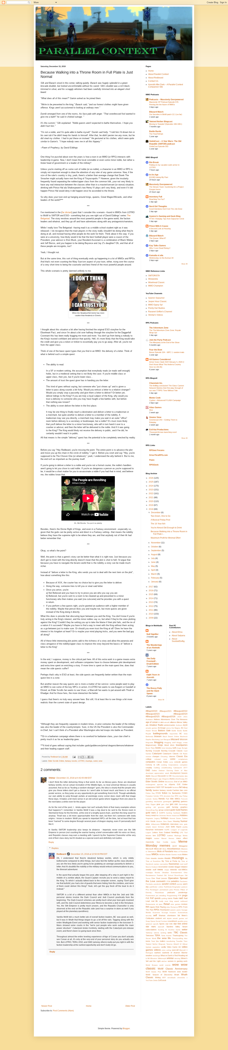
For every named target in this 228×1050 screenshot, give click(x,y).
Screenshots (182, 912)
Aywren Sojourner (156, 298)
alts (147, 725)
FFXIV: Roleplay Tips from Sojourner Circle (166, 219)
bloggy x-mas (182, 742)
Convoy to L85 (153, 765)
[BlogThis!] (82, 757)
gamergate (167, 801)
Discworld (162, 776)
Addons (157, 719)
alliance (173, 722)
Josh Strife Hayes (173, 827)
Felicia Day (150, 793)
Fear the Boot (155, 350)
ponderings (182, 892)
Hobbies (183, 815)
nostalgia (149, 872)
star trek (169, 924)
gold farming (172, 807)
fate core (183, 790)
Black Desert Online (171, 736)
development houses (178, 773)
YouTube (149, 980)
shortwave (171, 915)
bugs (179, 748)
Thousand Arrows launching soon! (163, 432)
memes (165, 845)
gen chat (165, 804)
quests (158, 898)
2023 (151, 489)
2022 (151, 493)
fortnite (156, 796)
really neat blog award (169, 901)
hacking (169, 813)
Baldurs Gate (164, 730)
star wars (151, 926)
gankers (184, 801)
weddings (156, 955)
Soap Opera (150, 921)
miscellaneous (173, 849)
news (160, 869)
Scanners (156, 912)
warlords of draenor (171, 953)
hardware (176, 813)
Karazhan (150, 830)
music (167, 858)
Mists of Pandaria (165, 851)
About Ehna (177, 632)
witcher (164, 961)
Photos (176, 890)
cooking (164, 765)
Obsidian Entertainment (172, 872)
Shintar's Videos (155, 315)
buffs (175, 748)
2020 (151, 501)
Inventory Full (155, 197)
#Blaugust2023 (153, 714)
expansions (150, 787)
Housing (176, 821)
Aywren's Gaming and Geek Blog (164, 216)
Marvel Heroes (167, 838)
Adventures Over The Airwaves (174, 719)
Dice (151, 410)
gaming (176, 801)
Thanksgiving (178, 935)
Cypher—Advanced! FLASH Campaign (165, 400)
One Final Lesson (159, 878)
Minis (164, 849)
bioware (158, 736)
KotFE (167, 830)
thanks (168, 935)
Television (150, 935)
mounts (154, 858)
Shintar (52, 778)
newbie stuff (151, 870)
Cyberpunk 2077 (180, 768)
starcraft (161, 927)
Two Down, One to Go (160, 516)
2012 (151, 606)
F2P (162, 787)
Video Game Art (174, 947)
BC (180, 734)
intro (181, 824)
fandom (156, 790)
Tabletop (149, 933)
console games (180, 762)
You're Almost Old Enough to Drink (166, 528)
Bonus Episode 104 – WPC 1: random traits (166, 352)
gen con (174, 804)
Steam (184, 927)
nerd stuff (183, 864)
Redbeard (61, 854)
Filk (169, 793)
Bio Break (154, 162)
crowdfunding (166, 768)
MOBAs (162, 854)
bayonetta (174, 734)
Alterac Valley (182, 722)
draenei (149, 779)
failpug (184, 787)
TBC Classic (180, 932)
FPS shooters (165, 796)
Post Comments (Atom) (63, 1010)
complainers (182, 759)
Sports (162, 924)
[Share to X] (85, 757)
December (156, 512)
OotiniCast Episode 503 (158, 146)
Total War (155, 941)
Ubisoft (176, 944)
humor (184, 821)
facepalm (168, 787)
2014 (151, 598)
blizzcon (183, 739)
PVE (147, 898)
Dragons (165, 779)
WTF (164, 977)
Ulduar (184, 944)
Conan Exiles (162, 762)
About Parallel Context (158, 74)
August (154, 554)
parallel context (169, 884)
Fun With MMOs (173, 799)
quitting (164, 898)
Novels (157, 872)
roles (168, 907)
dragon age (157, 779)
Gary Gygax (151, 804)
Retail (167, 904)
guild (172, 810)
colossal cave (160, 759)
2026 (151, 478)
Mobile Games (171, 854)
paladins (175, 881)
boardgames (181, 745)
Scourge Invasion (169, 912)
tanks (170, 933)
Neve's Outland (152, 867)
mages (149, 838)
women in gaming (175, 961)
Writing (158, 977)
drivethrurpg (179, 779)
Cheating (164, 756)
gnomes (161, 807)
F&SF (158, 787)
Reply (51, 842)
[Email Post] (74, 757)
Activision (149, 719)
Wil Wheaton (152, 958)
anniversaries (169, 725)
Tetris (163, 935)
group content (164, 810)
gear (158, 804)
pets (171, 890)
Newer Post (46, 1006)
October (155, 547)
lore (154, 835)
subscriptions (151, 930)
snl (186, 918)
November (156, 543)
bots (163, 748)
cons (171, 762)
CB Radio (183, 754)
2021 (151, 497)
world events (164, 965)
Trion (185, 941)
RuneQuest (165, 910)
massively (150, 842)
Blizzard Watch (156, 112)
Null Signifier (153, 634)
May (153, 566)
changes (155, 756)
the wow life (164, 938)
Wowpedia (153, 279)
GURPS (162, 813)
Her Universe (161, 815)
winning (177, 958)
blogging (158, 742)
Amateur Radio (156, 725)
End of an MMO (180, 782)
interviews (174, 824)
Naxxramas (174, 864)
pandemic (157, 884)
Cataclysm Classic (170, 754)
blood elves (169, 745)
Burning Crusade (153, 751)
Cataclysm (157, 753)
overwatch (161, 881)
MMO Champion (155, 286)
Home (88, 1006)
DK (170, 776)
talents (156, 933)
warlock (157, 953)
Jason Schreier (158, 827)
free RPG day (176, 796)
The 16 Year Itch (158, 523)
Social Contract (161, 921)
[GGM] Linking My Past (158, 177)
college (148, 759)
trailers (162, 941)
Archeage (162, 728)
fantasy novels (71, 761)
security (149, 915)
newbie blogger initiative (177, 867)
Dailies (154, 770)
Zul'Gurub (162, 980)
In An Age (153, 175)
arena (168, 728)
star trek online (180, 924)
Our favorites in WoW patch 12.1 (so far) (165, 114)
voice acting (166, 950)
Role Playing (161, 907)
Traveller (179, 941)
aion (162, 722)
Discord (154, 776)
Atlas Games (155, 407)
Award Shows (151, 731)
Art (182, 728)
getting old (151, 807)
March (154, 574)
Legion (148, 832)
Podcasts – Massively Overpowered (166, 99)
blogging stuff (170, 742)
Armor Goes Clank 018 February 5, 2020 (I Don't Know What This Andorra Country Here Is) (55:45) (166, 364)
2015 (151, 594)
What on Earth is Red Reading (173, 955)
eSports (172, 784)
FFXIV (158, 793)
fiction (164, 793)
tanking (163, 933)
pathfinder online (156, 887)
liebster (148, 835)
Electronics (169, 782)
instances (165, 824)
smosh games (178, 918)
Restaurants (150, 904)
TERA (157, 935)
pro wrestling (161, 895)
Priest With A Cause (158, 226)
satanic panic (175, 910)
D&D (148, 770)
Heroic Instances (172, 815)
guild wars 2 (152, 813)
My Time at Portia (169, 861)
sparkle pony (182, 921)
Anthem (179, 725)
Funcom (184, 799)
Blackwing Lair (157, 739)
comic (172, 759)
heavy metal (151, 815)
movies (161, 858)
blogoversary (151, 745)
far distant (67, 212)
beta (185, 734)
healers (184, 813)
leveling (175, 832)
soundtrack (172, 921)
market (156, 838)
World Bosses (152, 965)
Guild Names (181, 810)
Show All (184, 264)
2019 (151, 505)
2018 (151, 509)
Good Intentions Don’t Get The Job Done (165, 209)
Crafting (157, 768)
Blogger (126, 1028)
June (153, 562)
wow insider (182, 972)
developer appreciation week (157, 773)
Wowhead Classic (156, 282)
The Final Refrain (156, 134)
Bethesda (149, 736)
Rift (147, 907)
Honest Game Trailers (178, 818)
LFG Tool (183, 832)
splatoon (149, 924)
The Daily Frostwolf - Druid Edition (153, 661)
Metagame (183, 846)
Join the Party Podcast (160, 340)
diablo (148, 776)
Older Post (130, 1006)
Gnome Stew (155, 417)
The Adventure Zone (158, 328)
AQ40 (185, 725)
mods (179, 854)
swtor (95, 761)
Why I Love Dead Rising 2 (159, 248)
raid (181, 898)
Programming (172, 895)
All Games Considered (160, 359)
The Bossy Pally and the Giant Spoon (154, 691)
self (155, 915)
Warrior (184, 953)
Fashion (176, 790)
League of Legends (179, 830)
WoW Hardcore (169, 972)
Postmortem (150, 895)
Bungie (184, 748)
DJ (167, 776)
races (170, 898)
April (153, 570)
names (156, 864)
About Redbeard (155, 78)
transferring (170, 941)
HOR (147, 821)
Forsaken (149, 796)
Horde (152, 821)
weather (149, 955)
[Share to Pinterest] (92, 757)
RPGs (156, 910)
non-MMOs (182, 870)
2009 (151, 618)
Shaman (162, 915)
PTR (179, 895)
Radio (175, 898)
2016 (151, 590)
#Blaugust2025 (153, 716)
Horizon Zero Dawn (164, 821)
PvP (152, 898)
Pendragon (154, 890)
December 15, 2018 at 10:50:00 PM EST (89, 854)
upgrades (156, 947)
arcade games (151, 728)
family (149, 790)
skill (164, 918)
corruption (183, 765)
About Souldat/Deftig (178, 640)
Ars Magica (175, 728)
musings (88, 761)
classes (172, 756)
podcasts (171, 892)
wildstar (170, 958)
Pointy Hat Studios (156, 308)
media (173, 842)
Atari (185, 728)
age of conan (152, 722)
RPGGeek (154, 465)
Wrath (176, 975)
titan (185, 938)
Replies (55, 848)
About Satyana (178, 635)
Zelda (155, 980)
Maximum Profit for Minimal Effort (165, 538)
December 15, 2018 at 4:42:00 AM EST (74, 778)
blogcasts (149, 742)
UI (180, 944)
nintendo (173, 870)
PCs (147, 890)
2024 (151, 486)
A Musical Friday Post (160, 520)
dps (186, 776)
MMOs (155, 854)
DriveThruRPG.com (158, 455)
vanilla (163, 947)
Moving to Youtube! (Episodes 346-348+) (165, 124)
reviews (184, 904)
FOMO (184, 793)
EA (186, 779)
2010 (151, 614)
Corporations (173, 765)
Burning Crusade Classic (172, 751)
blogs (160, 745)
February (155, 578)
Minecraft (158, 849)
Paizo (151, 460)
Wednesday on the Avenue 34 (161, 258)
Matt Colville (162, 842)
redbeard (183, 901)
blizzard (175, 739)
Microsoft (149, 849)
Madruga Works (180, 835)
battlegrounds (160, 733)
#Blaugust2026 (168, 716)
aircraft (166, 722)
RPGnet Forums (156, 450)
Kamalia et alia (156, 255)
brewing (169, 748)
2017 (151, 587)
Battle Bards (155, 131)
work (185, 961)
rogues (152, 907)
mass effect (181, 838)
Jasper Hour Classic (157, 301)
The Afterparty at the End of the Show (164, 342)
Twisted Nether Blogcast (160, 121)
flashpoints (176, 793)
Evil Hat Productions (159, 429)
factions (176, 787)
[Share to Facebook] (89, 757)
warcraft (175, 950)
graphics (183, 807)
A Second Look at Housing (160, 229)
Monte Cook (155, 398)
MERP (174, 846)
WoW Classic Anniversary (172, 968)
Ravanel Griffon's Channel (160, 311)
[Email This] (79, 757)
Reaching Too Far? (157, 199)
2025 (151, 482)
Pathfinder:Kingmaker (172, 887)
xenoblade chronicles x (177, 977)
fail (180, 787)
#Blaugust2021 (166, 711)
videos (157, 949)
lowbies (170, 835)
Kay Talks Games (157, 245)
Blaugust (167, 739)
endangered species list (156, 784)
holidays (164, 818)
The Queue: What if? (157, 238)
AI (159, 722)
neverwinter (163, 867)
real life (154, 901)
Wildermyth (162, 958)
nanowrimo (164, 864)
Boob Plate (150, 748)
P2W (168, 881)
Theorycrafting (177, 938)
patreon (184, 887)
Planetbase (159, 892)
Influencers (155, 824)
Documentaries (178, 776)
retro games (175, 904)
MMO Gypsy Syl (155, 305)
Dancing (170, 770)
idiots (148, 824)
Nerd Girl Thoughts (158, 206)
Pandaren (183, 881)
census (148, 756)
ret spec (159, 904)
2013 (151, 602)
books (158, 748)
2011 (151, 610)
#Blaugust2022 (180, 711)
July (153, 558)
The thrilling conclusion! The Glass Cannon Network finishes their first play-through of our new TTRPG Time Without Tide (166, 388)
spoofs (155, 924)
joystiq (185, 827)
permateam (164, 890)
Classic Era (181, 756)
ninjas (166, 870)
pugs (184, 895)
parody (179, 884)
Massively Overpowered (160, 184)
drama (172, 779)
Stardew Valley (173, 927)
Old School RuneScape (173, 875)
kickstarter (159, 830)
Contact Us (153, 81)
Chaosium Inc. (156, 383)
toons (148, 941)
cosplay (149, 768)
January (155, 582)
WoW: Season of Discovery (159, 975)
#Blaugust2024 (180, 714)
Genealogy (183, 804)
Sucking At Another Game (169, 930)
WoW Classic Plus (153, 972)
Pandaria (149, 884)
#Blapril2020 (151, 711)
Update (148, 947)
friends (162, 799)
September (156, 550)
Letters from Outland (161, 832)
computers (150, 762)
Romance (174, 907)
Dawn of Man (181, 770)
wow (100, 761)
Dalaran (162, 770)
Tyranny (169, 944)
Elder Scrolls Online (56, 761)
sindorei (158, 918)
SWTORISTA (154, 275)
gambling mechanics (154, 801)
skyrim (169, 918)
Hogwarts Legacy (153, 818)
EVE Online (182, 784)
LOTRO (81, 761)
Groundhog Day (152, 810)
